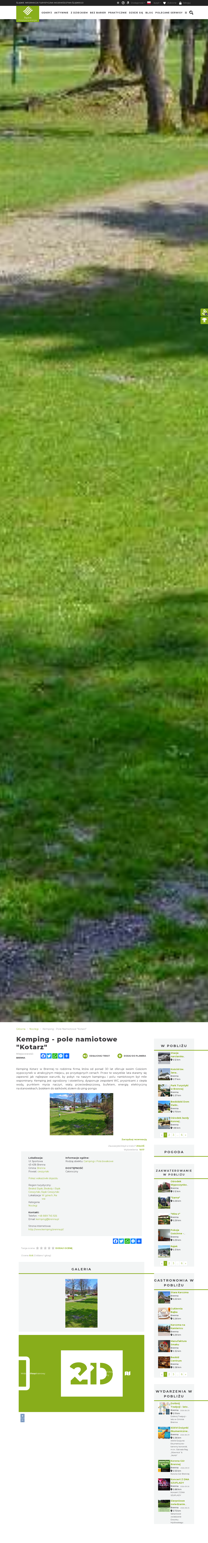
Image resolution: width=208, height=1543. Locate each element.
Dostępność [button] (137, 3)
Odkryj (46, 12)
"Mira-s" (175, 1213)
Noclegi (32, 1205)
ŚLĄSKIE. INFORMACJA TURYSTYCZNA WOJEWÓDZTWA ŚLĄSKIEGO (50, 2)
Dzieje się (136, 12)
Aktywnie (61, 12)
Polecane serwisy (169, 12)
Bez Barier (98, 12)
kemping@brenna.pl (47, 1219)
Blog (149, 12)
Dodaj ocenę (63, 1248)
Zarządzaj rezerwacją (134, 1139)
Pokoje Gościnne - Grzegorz (177, 1233)
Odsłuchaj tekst (99, 1056)
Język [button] (156, 3)
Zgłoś (140, 1146)
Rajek (174, 1246)
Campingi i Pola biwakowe (98, 1161)
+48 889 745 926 (47, 1215)
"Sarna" (175, 1197)
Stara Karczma (179, 1292)
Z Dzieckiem (79, 12)
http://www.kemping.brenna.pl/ (46, 1229)
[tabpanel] (81, 1304)
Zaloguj (186, 3)
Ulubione (171, 3)
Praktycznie (117, 12)
